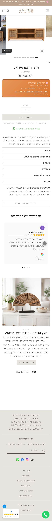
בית (48, 61)
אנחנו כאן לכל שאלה (26, 203)
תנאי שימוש (26, 485)
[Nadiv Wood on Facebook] (22, 460)
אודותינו (26, 475)
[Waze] (32, 459)
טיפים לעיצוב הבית (26, 480)
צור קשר (26, 470)
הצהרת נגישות (25, 495)
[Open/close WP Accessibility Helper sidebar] (4, 506)
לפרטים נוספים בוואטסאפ (28, 128)
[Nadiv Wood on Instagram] (27, 460)
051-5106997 (32, 428)
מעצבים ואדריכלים (26, 505)
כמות (26, 105)
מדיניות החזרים (26, 490)
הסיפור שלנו (26, 362)
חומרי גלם (26, 510)
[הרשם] (43, 450)
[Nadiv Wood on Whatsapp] (17, 460)
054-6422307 (16, 428)
